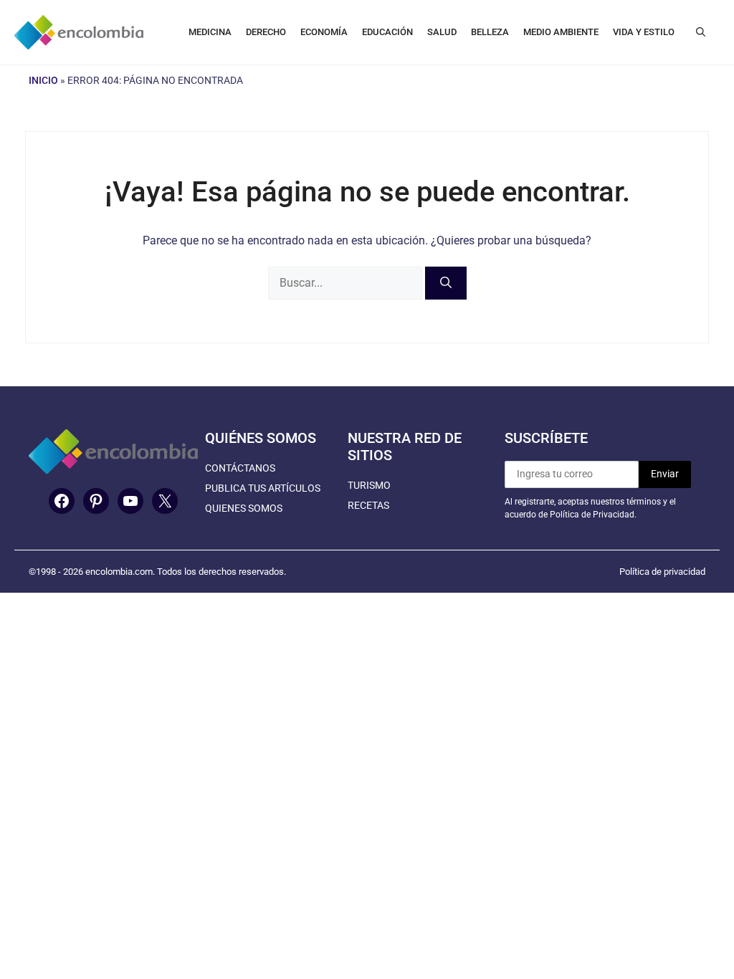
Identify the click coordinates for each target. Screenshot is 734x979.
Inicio (43, 80)
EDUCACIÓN (387, 32)
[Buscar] (446, 283)
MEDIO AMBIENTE (561, 32)
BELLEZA (490, 32)
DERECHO (266, 32)
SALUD (442, 32)
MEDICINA (210, 32)
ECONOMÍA (324, 32)
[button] (701, 32)
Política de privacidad (662, 571)
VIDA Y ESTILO (644, 32)
